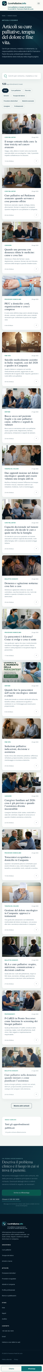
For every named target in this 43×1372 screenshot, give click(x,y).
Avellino (4, 1319)
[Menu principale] (38, 3)
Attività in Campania (8, 1284)
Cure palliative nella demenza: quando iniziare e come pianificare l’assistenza (21, 1077)
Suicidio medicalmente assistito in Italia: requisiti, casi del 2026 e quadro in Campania (21, 362)
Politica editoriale (7, 1359)
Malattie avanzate (28, 101)
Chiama (11, 1369)
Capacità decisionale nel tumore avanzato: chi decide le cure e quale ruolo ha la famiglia (21, 529)
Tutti (5, 90)
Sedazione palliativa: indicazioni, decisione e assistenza (17, 748)
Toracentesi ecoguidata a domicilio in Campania (18, 858)
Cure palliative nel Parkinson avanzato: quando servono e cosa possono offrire (20, 198)
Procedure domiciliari (11, 101)
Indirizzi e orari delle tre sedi (11, 1342)
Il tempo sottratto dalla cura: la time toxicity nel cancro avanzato (21, 144)
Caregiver (7, 106)
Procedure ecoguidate (9, 1279)
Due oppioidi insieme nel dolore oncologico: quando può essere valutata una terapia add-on (21, 475)
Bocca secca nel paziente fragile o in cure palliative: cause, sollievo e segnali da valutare (19, 420)
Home (3, 16)
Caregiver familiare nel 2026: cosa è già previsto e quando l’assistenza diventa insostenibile (20, 804)
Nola (3, 1308)
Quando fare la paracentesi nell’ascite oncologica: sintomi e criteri (21, 692)
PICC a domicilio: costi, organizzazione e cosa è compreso (17, 306)
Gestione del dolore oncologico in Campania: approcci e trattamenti (21, 913)
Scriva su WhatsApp (21, 1193)
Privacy (16, 1359)
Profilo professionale (8, 1290)
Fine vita (28, 90)
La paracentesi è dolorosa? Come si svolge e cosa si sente (20, 638)
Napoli (4, 1313)
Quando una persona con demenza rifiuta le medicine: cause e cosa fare (20, 252)
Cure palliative (16, 90)
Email (4, 1336)
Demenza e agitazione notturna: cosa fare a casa (21, 584)
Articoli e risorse (7, 1261)
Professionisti (18, 106)
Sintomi (6, 96)
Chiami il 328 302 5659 (10, 1199)
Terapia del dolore (19, 96)
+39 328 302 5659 (8, 1331)
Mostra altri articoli (21, 1106)
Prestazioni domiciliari (9, 1273)
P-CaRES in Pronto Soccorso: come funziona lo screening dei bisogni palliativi (21, 1021)
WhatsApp (31, 1369)
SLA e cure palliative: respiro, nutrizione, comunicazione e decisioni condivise (20, 967)
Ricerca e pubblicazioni (9, 1296)
